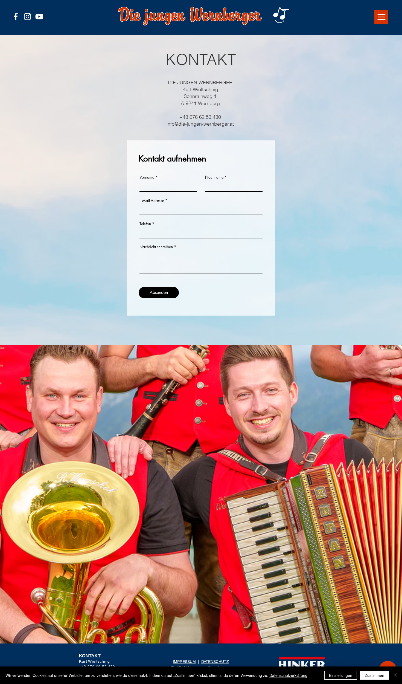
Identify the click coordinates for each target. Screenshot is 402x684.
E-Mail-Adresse (151, 201)
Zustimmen (374, 675)
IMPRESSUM (184, 661)
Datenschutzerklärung (288, 675)
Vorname (146, 177)
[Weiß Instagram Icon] (27, 16)
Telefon (145, 224)
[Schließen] (395, 675)
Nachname (214, 177)
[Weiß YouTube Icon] (39, 16)
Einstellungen (340, 675)
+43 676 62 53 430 (200, 117)
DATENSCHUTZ (215, 661)
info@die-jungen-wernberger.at (200, 124)
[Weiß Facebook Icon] (16, 16)
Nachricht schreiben (156, 247)
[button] (381, 17)
